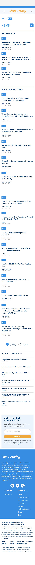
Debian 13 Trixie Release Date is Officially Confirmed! (14, 360)
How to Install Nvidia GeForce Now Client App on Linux (15, 281)
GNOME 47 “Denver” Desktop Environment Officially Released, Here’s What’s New (16, 329)
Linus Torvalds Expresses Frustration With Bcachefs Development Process (15, 58)
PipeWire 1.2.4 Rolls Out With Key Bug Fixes (16, 265)
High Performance (24, 509)
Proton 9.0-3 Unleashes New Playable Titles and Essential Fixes (16, 202)
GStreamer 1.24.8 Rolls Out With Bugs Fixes (16, 146)
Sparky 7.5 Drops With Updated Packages (13, 234)
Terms (10, 444)
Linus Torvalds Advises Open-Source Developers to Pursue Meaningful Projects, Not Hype (15, 311)
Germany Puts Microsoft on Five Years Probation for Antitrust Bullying (16, 43)
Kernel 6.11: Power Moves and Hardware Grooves (17, 162)
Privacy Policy (18, 444)
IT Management (23, 497)
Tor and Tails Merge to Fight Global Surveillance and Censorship (15, 99)
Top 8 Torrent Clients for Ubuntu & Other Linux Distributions (15, 381)
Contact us (8, 494)
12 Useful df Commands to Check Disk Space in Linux (16, 402)
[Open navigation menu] (3, 11)
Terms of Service (4, 542)
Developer (4, 390)
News (20, 494)
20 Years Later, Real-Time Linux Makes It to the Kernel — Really (17, 218)
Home (3, 18)
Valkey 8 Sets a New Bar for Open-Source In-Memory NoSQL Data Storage (17, 115)
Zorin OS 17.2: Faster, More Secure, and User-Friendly (16, 178)
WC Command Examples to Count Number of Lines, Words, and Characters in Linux (15, 395)
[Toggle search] (32, 11)
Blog (2, 363)
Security (20, 506)
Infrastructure (23, 500)
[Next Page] (27, 344)
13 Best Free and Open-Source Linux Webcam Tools (15, 373)
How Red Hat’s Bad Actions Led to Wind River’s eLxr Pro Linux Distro (17, 131)
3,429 (22, 344)
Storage (20, 512)
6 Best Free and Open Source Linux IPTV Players (16, 367)
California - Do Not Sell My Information (25, 542)
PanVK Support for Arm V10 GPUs (14, 295)
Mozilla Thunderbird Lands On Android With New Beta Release (16, 73)
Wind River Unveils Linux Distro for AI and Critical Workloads (16, 249)
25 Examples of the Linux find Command (13, 388)
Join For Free (17, 436)
